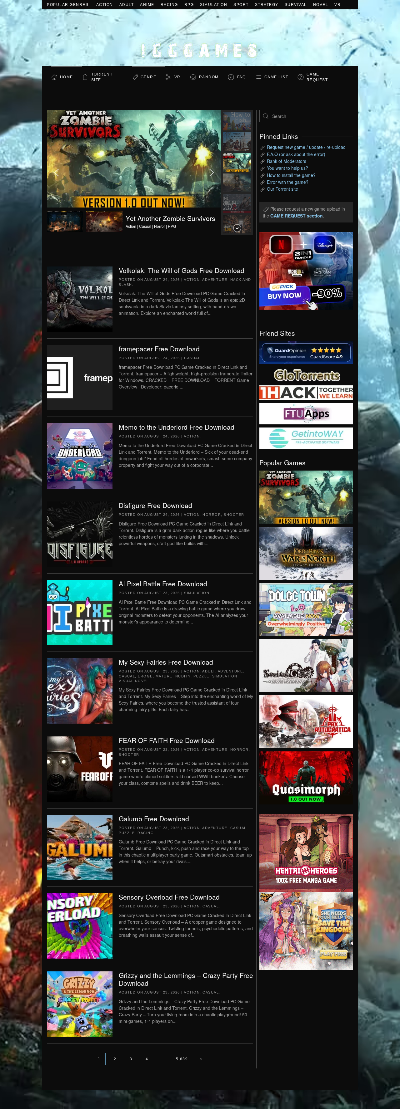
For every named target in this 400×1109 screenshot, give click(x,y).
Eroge (145, 676)
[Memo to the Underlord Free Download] (79, 455)
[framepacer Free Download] (79, 377)
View (306, 495)
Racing (169, 4)
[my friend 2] (306, 374)
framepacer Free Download (159, 348)
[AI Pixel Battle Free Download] (79, 612)
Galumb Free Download (154, 818)
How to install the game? (291, 175)
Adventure (215, 279)
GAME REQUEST (317, 77)
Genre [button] (149, 77)
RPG (189, 4)
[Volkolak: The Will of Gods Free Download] (79, 299)
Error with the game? (287, 182)
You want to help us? (287, 168)
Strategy (266, 4)
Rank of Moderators (286, 161)
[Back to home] (200, 37)
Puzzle (201, 676)
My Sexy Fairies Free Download (166, 662)
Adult (126, 4)
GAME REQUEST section (296, 216)
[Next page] (200, 1059)
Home (66, 77)
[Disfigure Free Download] (79, 533)
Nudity (183, 676)
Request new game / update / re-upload (306, 147)
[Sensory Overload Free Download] (79, 925)
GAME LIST (276, 77)
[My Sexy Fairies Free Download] (79, 690)
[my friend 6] (306, 413)
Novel (320, 4)
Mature (164, 676)
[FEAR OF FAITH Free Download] (79, 768)
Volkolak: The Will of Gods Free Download (181, 270)
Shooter (234, 514)
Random (209, 77)
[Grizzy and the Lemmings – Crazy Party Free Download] (79, 1003)
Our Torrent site (282, 189)
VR (337, 4)
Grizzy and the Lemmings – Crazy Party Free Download (186, 979)
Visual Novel (134, 681)
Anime (147, 4)
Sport (241, 4)
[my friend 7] (306, 437)
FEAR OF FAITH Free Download (167, 740)
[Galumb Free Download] (79, 847)
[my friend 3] (306, 392)
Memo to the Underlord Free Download (176, 427)
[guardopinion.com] (306, 352)
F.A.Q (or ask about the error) (296, 154)
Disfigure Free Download (155, 505)
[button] (134, 172)
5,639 (182, 1059)
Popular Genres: (68, 4)
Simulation (213, 4)
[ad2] (303, 853)
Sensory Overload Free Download (169, 896)
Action (104, 4)
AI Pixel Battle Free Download (163, 583)
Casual (192, 358)
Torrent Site (102, 77)
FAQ (241, 77)
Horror (211, 514)
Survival (296, 4)
